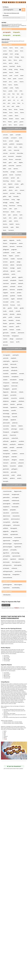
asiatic (13, 475)
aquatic (19, 268)
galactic (14, 277)
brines (15, 109)
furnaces (12, 305)
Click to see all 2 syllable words (14, 234)
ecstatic (18, 329)
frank (9, 78)
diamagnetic (13, 528)
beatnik (11, 224)
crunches (19, 171)
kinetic (16, 308)
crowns (11, 115)
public (4, 165)
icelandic (13, 332)
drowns (11, 118)
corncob (5, 153)
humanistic (13, 466)
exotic (19, 271)
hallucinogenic (18, 584)
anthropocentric (7, 565)
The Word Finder (14, 2)
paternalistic (6, 497)
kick (22, 94)
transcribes (20, 153)
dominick (5, 305)
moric (10, 150)
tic (23, 103)
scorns (5, 51)
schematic (17, 317)
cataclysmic (6, 460)
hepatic (11, 255)
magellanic (6, 386)
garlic (10, 162)
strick (13, 103)
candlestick (6, 252)
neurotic (5, 314)
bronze (21, 109)
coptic (12, 227)
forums (11, 159)
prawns (5, 72)
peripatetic (13, 510)
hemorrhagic (6, 416)
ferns (4, 121)
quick (9, 100)
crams (4, 115)
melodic (11, 311)
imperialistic (6, 587)
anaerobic (14, 456)
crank (10, 75)
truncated (5, 302)
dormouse (6, 212)
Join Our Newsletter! (14, 766)
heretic (5, 326)
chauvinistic (13, 435)
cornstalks (6, 138)
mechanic (5, 259)
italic (4, 308)
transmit (5, 193)
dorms (16, 63)
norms (5, 63)
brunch (5, 75)
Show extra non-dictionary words (11, 13)
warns (16, 51)
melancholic (14, 438)
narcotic (12, 292)
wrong (10, 69)
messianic (6, 463)
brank (16, 72)
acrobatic (5, 364)
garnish (5, 175)
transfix (5, 144)
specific (5, 329)
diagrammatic (18, 491)
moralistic (5, 373)
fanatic (5, 255)
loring (13, 199)
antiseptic (5, 419)
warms (11, 63)
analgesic (13, 401)
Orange (5, 739)
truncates (16, 196)
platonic (19, 314)
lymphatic (20, 289)
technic (16, 221)
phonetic (12, 314)
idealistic (5, 510)
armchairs (6, 178)
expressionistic (16, 556)
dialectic (5, 444)
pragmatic (14, 249)
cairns (15, 81)
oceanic (21, 429)
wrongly (5, 202)
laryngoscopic (15, 494)
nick (13, 97)
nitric (10, 218)
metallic (13, 259)
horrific (19, 240)
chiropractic (6, 383)
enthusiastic (16, 525)
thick (18, 103)
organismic (15, 361)
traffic (4, 150)
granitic (10, 308)
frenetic (5, 323)
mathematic (15, 383)
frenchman (12, 205)
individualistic (7, 595)
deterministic (6, 516)
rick (14, 100)
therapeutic (6, 432)
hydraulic (20, 283)
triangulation (16, 574)
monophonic (15, 376)
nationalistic (16, 503)
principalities (6, 556)
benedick (11, 320)
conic (4, 184)
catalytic (5, 447)
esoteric (19, 478)
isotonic (21, 407)
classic (19, 181)
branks (16, 85)
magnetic (5, 292)
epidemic (12, 478)
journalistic (13, 395)
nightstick (11, 187)
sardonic (5, 286)
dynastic (13, 271)
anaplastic (13, 358)
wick (13, 106)
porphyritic (13, 444)
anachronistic (15, 513)
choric (15, 147)
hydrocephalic (18, 565)
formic (5, 141)
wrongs (5, 57)
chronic (13, 181)
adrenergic (14, 429)
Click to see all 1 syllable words (14, 128)
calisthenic (21, 401)
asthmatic (5, 271)
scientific (13, 410)
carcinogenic (15, 497)
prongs (17, 54)
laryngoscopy (6, 574)
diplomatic (14, 392)
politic (4, 317)
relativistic (21, 559)
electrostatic (6, 562)
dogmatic (11, 240)
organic (5, 240)
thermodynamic (16, 562)
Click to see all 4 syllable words (14, 485)
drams (16, 115)
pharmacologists (7, 546)
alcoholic (21, 398)
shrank (5, 81)
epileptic (20, 466)
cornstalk (18, 135)
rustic (9, 168)
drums (17, 118)
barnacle (12, 246)
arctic (4, 156)
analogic (21, 379)
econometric (17, 537)
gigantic (20, 277)
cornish (11, 141)
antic (15, 162)
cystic (15, 208)
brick (16, 91)
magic (17, 202)
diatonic (20, 426)
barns (4, 60)
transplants (19, 144)
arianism (5, 559)
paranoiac (13, 463)
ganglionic (13, 441)
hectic (4, 230)
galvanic (5, 289)
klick (4, 97)
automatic (6, 358)
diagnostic (6, 392)
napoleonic (13, 559)
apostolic (14, 389)
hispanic (21, 280)
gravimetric (6, 469)
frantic (5, 162)
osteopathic (6, 500)
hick (18, 94)
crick (9, 94)
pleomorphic (6, 423)
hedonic (19, 323)
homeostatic (15, 506)
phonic (11, 190)
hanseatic (5, 407)
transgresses (13, 243)
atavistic (5, 435)
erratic (13, 252)
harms (10, 85)
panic (17, 187)
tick (4, 106)
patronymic (6, 438)
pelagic (19, 262)
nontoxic (11, 329)
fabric (17, 227)
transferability (16, 587)
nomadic (18, 311)
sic (18, 100)
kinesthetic (6, 410)
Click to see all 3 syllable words (14, 348)
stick (9, 103)
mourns (5, 48)
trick (8, 106)
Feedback (6, 605)
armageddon (14, 432)
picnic (20, 218)
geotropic (19, 404)
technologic (6, 413)
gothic (4, 196)
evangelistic (16, 540)
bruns (11, 112)
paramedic (19, 447)
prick (4, 100)
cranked (5, 88)
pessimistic (6, 475)
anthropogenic (7, 525)
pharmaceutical (15, 519)
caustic (5, 208)
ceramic (5, 339)
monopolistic (6, 522)
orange (17, 141)
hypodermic (13, 407)
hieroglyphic (6, 389)
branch (11, 72)
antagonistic (14, 531)
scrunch (20, 78)
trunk (11, 54)
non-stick (12, 153)
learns (15, 125)
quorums (18, 165)
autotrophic (16, 355)
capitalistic (6, 519)
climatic (18, 320)
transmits (5, 227)
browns (5, 112)
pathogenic (14, 469)
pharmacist (21, 332)
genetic (22, 308)
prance (21, 125)
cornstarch (14, 138)
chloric (10, 147)
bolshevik (19, 299)
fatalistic (5, 466)
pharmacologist (7, 543)
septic (10, 221)
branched (12, 66)
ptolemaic (15, 423)
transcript (16, 150)
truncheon (18, 175)
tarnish (11, 175)
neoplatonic (6, 506)
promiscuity (18, 571)
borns (11, 48)
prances (15, 215)
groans (21, 121)
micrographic (6, 355)
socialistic (21, 441)
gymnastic (6, 332)
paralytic (12, 447)
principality (13, 550)
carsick (5, 159)
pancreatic (14, 472)
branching (6, 181)
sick (22, 100)
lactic (4, 215)
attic (18, 178)
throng (21, 69)
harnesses (19, 246)
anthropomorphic (8, 571)
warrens (15, 168)
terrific (18, 342)
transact (22, 190)
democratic (13, 364)
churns (22, 112)
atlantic (12, 265)
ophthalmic (6, 274)
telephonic (21, 444)
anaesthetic (14, 373)
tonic (16, 190)
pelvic (15, 218)
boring (19, 193)
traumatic (19, 259)
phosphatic (13, 280)
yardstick (11, 144)
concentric (6, 299)
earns (22, 118)
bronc (21, 51)
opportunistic (6, 540)
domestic (5, 345)
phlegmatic (6, 249)
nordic (20, 138)
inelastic (21, 392)
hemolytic (5, 481)
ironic (18, 305)
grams (15, 121)
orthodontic (14, 370)
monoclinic (14, 398)
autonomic (14, 450)
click (4, 94)
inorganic (5, 395)
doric (21, 147)
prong (16, 69)
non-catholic (6, 277)
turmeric (5, 262)
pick (21, 97)
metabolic (5, 450)
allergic (12, 339)
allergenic (14, 460)
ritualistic (5, 534)
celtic (10, 208)
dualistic (5, 478)
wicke (17, 106)
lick (8, 97)
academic (15, 453)
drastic (13, 212)
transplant (18, 156)
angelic (13, 299)
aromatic (21, 373)
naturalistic (6, 513)
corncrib (5, 135)
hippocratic (14, 367)
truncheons (6, 199)
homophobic (6, 453)
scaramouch (19, 339)
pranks (10, 91)
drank (21, 75)
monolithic (6, 429)
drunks (19, 66)
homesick (11, 230)
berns (10, 109)
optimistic (14, 413)
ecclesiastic (6, 568)
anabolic (5, 379)
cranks (11, 88)
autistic (13, 274)
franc (4, 78)
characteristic (16, 516)
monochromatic (7, 491)
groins (4, 125)
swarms (5, 66)
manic (4, 187)
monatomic (6, 376)
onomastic (6, 370)
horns (16, 48)
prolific (10, 317)
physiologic (15, 522)
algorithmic (6, 553)
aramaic (22, 453)
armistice (5, 265)
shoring (19, 205)
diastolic (12, 404)
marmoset (6, 283)
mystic (5, 218)
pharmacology (15, 553)
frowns (10, 121)
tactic (21, 215)
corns (21, 48)
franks (17, 88)
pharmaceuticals (7, 537)
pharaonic (21, 463)
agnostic (12, 262)
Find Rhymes (5, 7)
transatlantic (13, 379)
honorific (14, 416)
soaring (12, 202)
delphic (21, 162)
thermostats (6, 336)
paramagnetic (7, 503)
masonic (11, 326)
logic (10, 196)
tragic (18, 199)
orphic (11, 135)
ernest (18, 212)
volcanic (20, 286)
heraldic (19, 295)
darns (9, 60)
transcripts (18, 159)
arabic (18, 252)
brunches (5, 171)
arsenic (21, 243)
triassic (12, 342)
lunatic (5, 311)
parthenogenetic (7, 584)
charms (21, 81)
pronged (5, 54)
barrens (5, 224)
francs (4, 91)
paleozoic (5, 550)
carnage (12, 171)
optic (9, 215)
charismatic (14, 386)
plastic (5, 221)
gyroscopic (6, 367)
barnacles (19, 265)
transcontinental (7, 577)
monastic (5, 280)
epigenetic (6, 531)
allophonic (6, 401)
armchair (12, 193)
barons (18, 224)
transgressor (15, 336)
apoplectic (13, 419)
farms (4, 85)
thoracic (5, 243)
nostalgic (12, 268)
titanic (4, 320)
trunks (4, 69)
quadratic (12, 295)
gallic (22, 184)
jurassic (17, 255)
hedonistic (6, 472)
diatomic (13, 426)
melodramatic (15, 500)
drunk (10, 57)
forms (15, 60)
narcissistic (6, 426)
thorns (10, 51)
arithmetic (6, 441)
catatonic (5, 404)
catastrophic (6, 361)
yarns (20, 60)
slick (4, 103)
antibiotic (5, 528)
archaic (12, 302)
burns (16, 112)
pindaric (19, 292)
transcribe (11, 165)
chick (20, 91)
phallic (5, 190)
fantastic (5, 268)
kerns (10, 125)
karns (22, 57)
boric (4, 147)
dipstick (10, 184)
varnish (13, 178)
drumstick (11, 156)
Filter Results (6, 15)
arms (10, 81)
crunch (16, 75)
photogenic (6, 456)
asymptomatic (14, 534)
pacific (17, 326)
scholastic (12, 286)
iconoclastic (6, 494)
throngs (17, 57)
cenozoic (21, 460)
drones (5, 118)
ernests (17, 184)
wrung (4, 109)
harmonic (12, 289)
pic (17, 97)
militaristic (14, 568)
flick (13, 94)
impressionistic (18, 543)
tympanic (13, 283)
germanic (12, 323)
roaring (5, 205)
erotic (18, 302)
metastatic (6, 398)
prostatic (5, 295)
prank (14, 78)
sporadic (5, 342)
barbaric (5, 246)
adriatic (19, 475)
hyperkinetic (17, 546)
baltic (4, 168)
